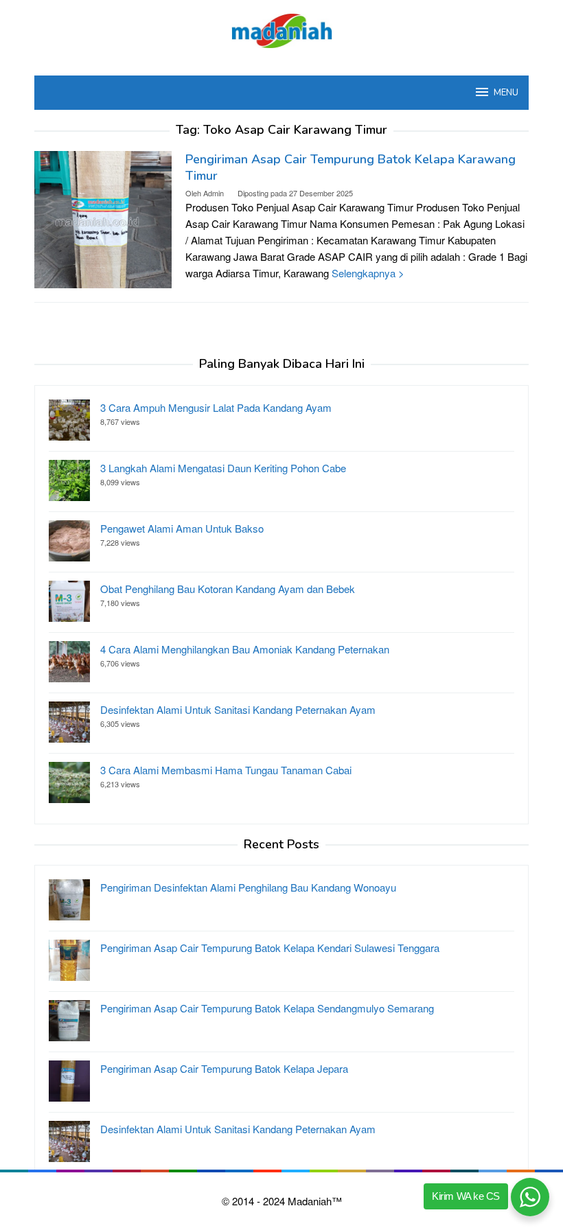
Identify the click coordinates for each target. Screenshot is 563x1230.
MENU (506, 92)
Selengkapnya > (368, 273)
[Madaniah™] (281, 29)
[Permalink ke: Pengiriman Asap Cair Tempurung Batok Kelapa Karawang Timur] (103, 218)
